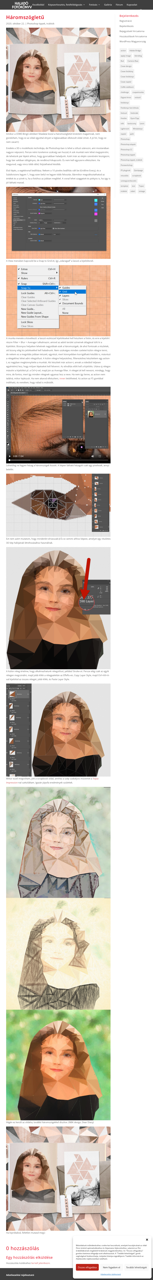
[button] (147, 1239)
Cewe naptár (126, 82)
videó (133, 191)
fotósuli (124, 113)
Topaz (141, 186)
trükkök (124, 191)
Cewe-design (126, 66)
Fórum (119, 5)
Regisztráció (126, 20)
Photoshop (125, 139)
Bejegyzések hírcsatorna (132, 31)
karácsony (132, 123)
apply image (126, 55)
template (124, 186)
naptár (123, 134)
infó (122, 123)
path (132, 134)
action (123, 50)
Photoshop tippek (128, 154)
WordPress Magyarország (133, 41)
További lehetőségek (136, 1267)
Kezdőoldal (38, 5)
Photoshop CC (126, 149)
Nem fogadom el (111, 1267)
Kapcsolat (132, 5)
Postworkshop (126, 165)
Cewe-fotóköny (127, 71)
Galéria (108, 5)
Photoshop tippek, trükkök (40, 23)
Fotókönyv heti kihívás (130, 108)
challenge (125, 92)
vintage (142, 191)
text (133, 186)
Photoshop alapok (128, 144)
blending (138, 55)
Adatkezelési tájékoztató (111, 1274)
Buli (122, 61)
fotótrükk (134, 113)
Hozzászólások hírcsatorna (133, 36)
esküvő (138, 97)
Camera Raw (133, 61)
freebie (124, 118)
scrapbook (136, 175)
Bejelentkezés (127, 26)
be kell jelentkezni (40, 1263)
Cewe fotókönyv (127, 76)
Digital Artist (126, 97)
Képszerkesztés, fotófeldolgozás (65, 5)
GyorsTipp (134, 118)
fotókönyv (125, 102)
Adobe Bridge (135, 50)
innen (62, 378)
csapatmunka (138, 92)
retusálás (124, 175)
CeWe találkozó (127, 87)
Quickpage (138, 170)
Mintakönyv (138, 128)
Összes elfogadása (87, 1267)
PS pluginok (125, 170)
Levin (142, 123)
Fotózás (93, 5)
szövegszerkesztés (128, 181)
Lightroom (125, 128)
